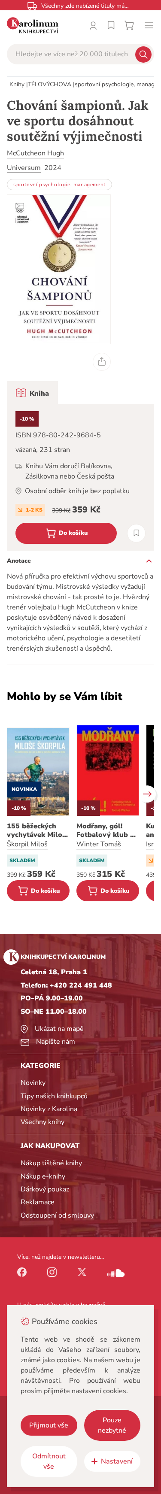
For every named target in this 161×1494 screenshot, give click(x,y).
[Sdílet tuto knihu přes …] (102, 362)
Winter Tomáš (98, 844)
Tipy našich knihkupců (54, 1096)
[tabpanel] (80, 477)
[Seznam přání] (111, 25)
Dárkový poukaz (45, 1189)
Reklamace (38, 1202)
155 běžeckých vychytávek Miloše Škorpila (38, 830)
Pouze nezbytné (112, 1425)
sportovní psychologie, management (59, 184)
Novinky (33, 1083)
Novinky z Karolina (49, 1109)
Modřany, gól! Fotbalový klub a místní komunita (105, 830)
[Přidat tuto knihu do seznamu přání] (136, 533)
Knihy (16, 84)
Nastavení (117, 1461)
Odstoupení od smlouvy (57, 1215)
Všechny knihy (42, 1122)
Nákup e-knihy (43, 1176)
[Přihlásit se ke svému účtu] (93, 25)
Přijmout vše (48, 1425)
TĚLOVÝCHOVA (49, 84)
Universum (24, 168)
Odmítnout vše (49, 1461)
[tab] (32, 392)
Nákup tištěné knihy (51, 1163)
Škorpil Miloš (27, 844)
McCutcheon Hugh (35, 153)
